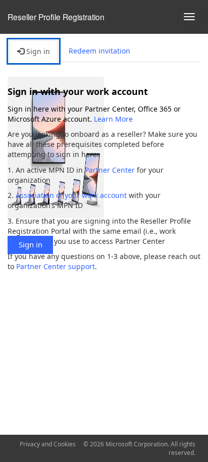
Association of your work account (71, 195)
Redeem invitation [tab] (99, 51)
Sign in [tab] (37, 51)
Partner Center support (55, 266)
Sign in (30, 244)
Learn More (113, 119)
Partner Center (110, 170)
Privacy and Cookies (48, 444)
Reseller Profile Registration (56, 16)
